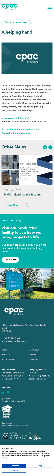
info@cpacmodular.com (15, 341)
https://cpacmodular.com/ (15, 118)
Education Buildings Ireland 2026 (14, 401)
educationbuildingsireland (16, 133)
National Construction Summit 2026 (15, 425)
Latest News (34, 350)
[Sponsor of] (7, 412)
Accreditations (8, 360)
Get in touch (10, 260)
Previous (45, 147)
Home (4, 350)
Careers (32, 355)
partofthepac (9, 129)
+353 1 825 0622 (12, 338)
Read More (12, 205)
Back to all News (13, 22)
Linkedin (3, 392)
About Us (6, 355)
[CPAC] (10, 9)
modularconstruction (28, 129)
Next (50, 147)
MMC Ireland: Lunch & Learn (22, 194)
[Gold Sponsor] (22, 436)
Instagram (8, 392)
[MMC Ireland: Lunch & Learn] (27, 170)
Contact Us (33, 360)
